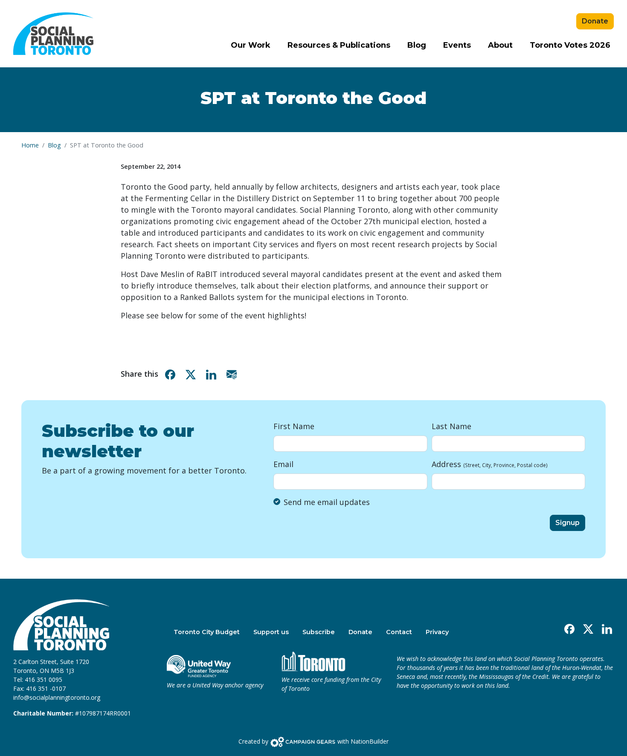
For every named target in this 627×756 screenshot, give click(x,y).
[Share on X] (192, 374)
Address (490, 464)
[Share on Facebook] (172, 374)
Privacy (437, 632)
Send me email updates (327, 502)
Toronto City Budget (207, 632)
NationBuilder (370, 741)
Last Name (451, 426)
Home (30, 145)
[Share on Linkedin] (213, 374)
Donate (595, 21)
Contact (399, 632)
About (500, 45)
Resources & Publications (338, 45)
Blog (416, 45)
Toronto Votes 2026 (570, 45)
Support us (271, 632)
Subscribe (318, 632)
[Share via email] (233, 374)
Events (457, 45)
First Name (293, 426)
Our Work (250, 45)
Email (283, 464)
